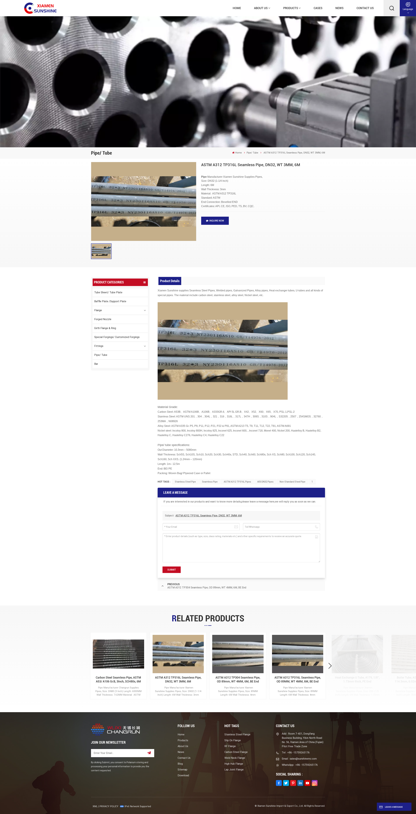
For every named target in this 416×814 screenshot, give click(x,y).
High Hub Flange (233, 763)
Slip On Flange (232, 740)
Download (183, 775)
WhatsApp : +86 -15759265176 (300, 764)
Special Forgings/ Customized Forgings (117, 337)
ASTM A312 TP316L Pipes (237, 481)
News (339, 8)
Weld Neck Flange (234, 757)
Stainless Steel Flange (237, 734)
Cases (318, 8)
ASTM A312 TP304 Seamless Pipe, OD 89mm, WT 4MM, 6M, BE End (237, 679)
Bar (96, 363)
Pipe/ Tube (252, 152)
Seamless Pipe (210, 481)
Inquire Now (216, 220)
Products (290, 8)
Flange (98, 310)
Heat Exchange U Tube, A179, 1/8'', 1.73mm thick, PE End (357, 679)
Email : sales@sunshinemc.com (299, 758)
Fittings (98, 346)
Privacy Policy (108, 806)
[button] (330, 666)
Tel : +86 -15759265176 (296, 752)
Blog (180, 763)
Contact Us (365, 8)
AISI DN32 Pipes (265, 481)
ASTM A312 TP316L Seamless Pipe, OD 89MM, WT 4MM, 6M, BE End (297, 679)
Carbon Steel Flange (236, 752)
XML (95, 806)
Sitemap (182, 769)
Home (237, 8)
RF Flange (230, 746)
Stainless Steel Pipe (185, 481)
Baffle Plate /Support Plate (110, 301)
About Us (261, 8)
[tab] (169, 281)
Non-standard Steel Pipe (292, 481)
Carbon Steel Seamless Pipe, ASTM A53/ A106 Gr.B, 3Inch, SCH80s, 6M (118, 679)
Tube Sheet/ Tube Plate (108, 292)
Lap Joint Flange (234, 769)
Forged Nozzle (102, 319)
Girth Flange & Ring (105, 328)
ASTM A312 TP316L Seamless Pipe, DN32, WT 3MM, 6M (209, 515)
